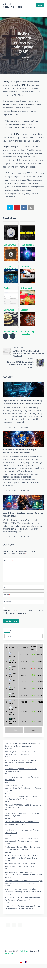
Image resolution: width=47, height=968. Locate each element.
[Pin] (17, 208)
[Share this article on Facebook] (5, 336)
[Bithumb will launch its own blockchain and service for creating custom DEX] (27, 275)
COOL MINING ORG (23, 57)
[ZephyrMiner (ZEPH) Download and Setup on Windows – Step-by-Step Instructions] (23, 389)
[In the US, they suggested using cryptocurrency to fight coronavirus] (27, 318)
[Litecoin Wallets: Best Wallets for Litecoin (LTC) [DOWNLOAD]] (11, 253)
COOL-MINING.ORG (13, 5)
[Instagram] (26, 14)
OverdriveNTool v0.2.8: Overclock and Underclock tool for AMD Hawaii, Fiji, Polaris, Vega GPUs (23, 788)
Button (40, 5)
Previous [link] (14, 730)
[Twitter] (23, 14)
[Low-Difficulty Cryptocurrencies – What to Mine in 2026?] (23, 502)
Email (7, 594)
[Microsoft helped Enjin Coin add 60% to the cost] (27, 253)
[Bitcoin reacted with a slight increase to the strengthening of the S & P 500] (11, 318)
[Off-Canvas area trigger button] (43, 14)
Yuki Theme (24, 951)
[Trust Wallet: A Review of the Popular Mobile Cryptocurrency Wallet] (23, 439)
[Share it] (24, 208)
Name (7, 587)
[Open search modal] (3, 14)
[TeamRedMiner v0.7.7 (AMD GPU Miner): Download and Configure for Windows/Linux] (27, 231)
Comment (8, 560)
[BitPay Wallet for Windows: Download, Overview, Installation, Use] (11, 296)
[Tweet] (10, 208)
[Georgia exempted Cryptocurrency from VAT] (27, 296)
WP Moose (9, 953)
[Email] (31, 208)
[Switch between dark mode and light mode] (39, 14)
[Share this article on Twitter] (12, 336)
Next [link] (33, 730)
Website (7, 601)
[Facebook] (20, 14)
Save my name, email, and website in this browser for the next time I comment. (23, 611)
